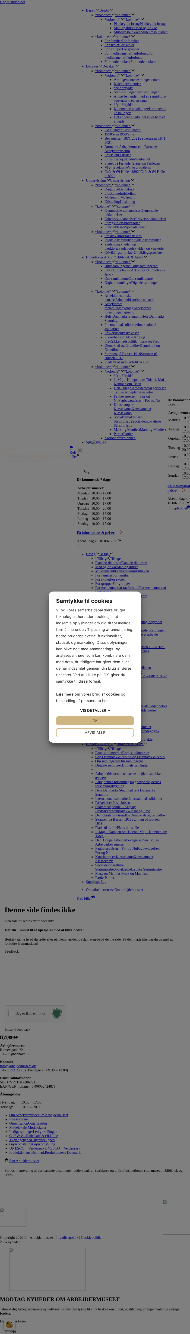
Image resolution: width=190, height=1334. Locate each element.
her (105, 700)
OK (95, 720)
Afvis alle (95, 732)
